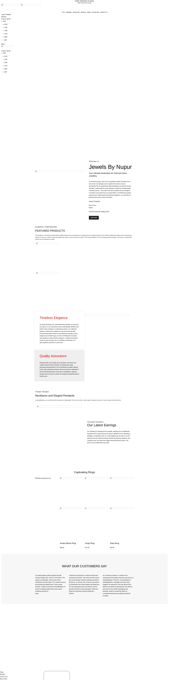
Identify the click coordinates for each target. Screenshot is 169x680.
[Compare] (71, 540)
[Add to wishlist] (76, 540)
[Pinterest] (47, 663)
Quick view (67, 540)
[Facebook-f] (42, 663)
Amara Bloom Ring (68, 543)
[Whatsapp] (60, 675)
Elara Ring (114, 543)
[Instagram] (37, 663)
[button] (62, 540)
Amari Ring (89, 543)
